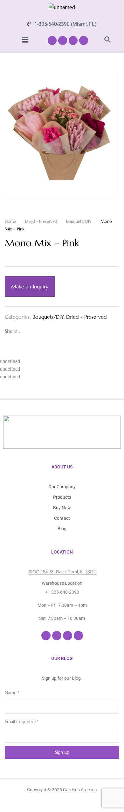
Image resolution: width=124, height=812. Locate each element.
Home (10, 221)
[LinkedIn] (49, 331)
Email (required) (21, 721)
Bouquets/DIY (79, 221)
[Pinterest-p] (83, 40)
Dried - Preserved (41, 221)
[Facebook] (52, 40)
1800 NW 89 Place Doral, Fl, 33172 (62, 572)
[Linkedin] (73, 40)
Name (12, 692)
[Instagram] (62, 40)
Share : (12, 331)
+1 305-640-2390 (62, 592)
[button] (25, 40)
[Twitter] (38, 331)
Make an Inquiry (29, 286)
